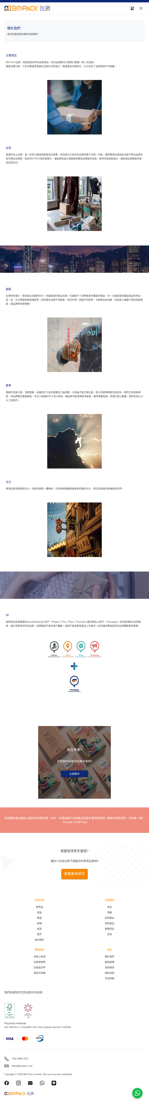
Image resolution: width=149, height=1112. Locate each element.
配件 (39, 934)
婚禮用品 (109, 928)
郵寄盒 (39, 907)
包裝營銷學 (39, 962)
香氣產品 (109, 923)
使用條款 (109, 967)
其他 (109, 934)
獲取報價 (109, 962)
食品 (109, 907)
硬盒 (39, 917)
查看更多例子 (74, 874)
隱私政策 (109, 973)
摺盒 (39, 912)
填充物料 (39, 939)
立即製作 (74, 773)
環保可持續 (39, 973)
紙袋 (39, 928)
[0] (132, 8)
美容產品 (109, 917)
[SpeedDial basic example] (137, 1093)
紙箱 (39, 923)
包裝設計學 (39, 967)
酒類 (109, 912)
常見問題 (109, 978)
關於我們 (109, 956)
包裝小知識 (39, 956)
